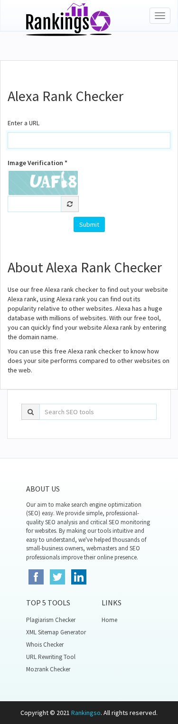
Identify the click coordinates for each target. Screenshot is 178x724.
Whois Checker (45, 644)
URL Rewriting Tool (50, 657)
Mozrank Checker (48, 669)
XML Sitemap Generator (56, 632)
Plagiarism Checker (50, 620)
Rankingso (86, 712)
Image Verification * (37, 162)
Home (109, 620)
